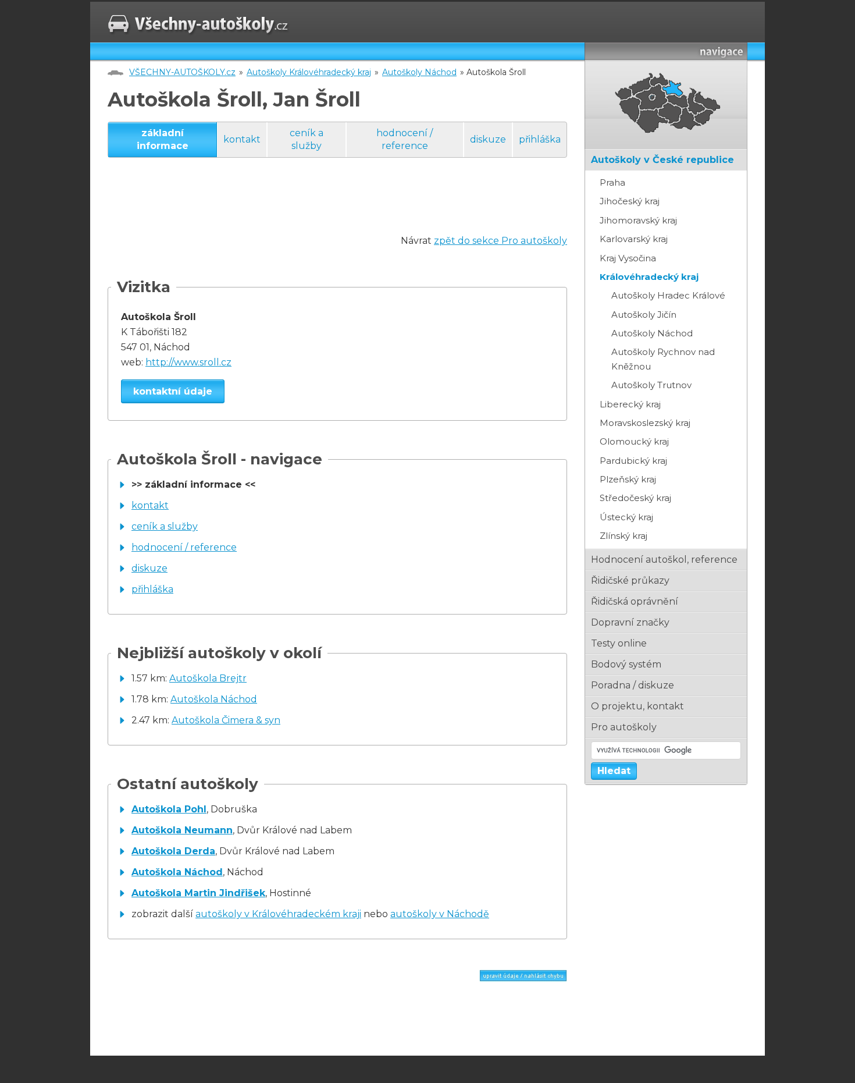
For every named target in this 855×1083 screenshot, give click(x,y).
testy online (619, 643)
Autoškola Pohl (168, 809)
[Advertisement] (319, 207)
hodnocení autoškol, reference (664, 559)
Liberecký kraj (630, 404)
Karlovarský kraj (634, 238)
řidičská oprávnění (634, 601)
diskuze (488, 139)
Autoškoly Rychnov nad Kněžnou (663, 358)
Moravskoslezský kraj (645, 422)
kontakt (242, 139)
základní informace (162, 139)
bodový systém (626, 664)
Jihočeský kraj (630, 201)
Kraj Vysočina (628, 258)
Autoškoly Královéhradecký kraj (309, 72)
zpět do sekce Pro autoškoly (500, 240)
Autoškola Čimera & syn (226, 720)
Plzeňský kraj (628, 479)
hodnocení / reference (404, 139)
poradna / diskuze (632, 685)
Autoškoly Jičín (643, 314)
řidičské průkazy (630, 580)
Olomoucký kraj (634, 441)
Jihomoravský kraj (638, 220)
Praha (612, 182)
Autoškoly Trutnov (651, 384)
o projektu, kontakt (637, 706)
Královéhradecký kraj (649, 276)
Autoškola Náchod (213, 699)
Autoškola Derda (173, 851)
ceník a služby (306, 139)
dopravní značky (630, 622)
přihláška (540, 139)
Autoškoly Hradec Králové (668, 295)
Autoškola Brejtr (208, 678)
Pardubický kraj (633, 460)
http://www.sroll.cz (188, 362)
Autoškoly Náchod (419, 72)
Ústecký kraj (626, 517)
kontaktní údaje (172, 391)
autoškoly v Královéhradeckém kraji (278, 913)
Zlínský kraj (623, 535)
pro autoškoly (624, 727)
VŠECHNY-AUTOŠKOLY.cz (182, 72)
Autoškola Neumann (182, 830)
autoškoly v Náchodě (439, 913)
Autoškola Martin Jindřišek (198, 893)
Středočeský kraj (635, 497)
